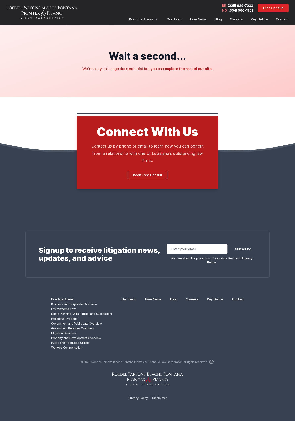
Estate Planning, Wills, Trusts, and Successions (82, 313)
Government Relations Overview (72, 328)
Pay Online (259, 19)
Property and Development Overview (76, 338)
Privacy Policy (138, 398)
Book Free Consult (147, 175)
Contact (282, 19)
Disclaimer (159, 398)
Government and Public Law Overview (76, 323)
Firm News (198, 19)
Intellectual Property (64, 318)
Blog (218, 19)
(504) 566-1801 (241, 10)
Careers (236, 19)
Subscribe (243, 249)
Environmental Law (63, 309)
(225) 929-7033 (240, 6)
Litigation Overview (63, 333)
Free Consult (273, 8)
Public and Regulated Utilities (70, 342)
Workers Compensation (66, 347)
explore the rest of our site (188, 69)
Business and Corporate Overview (74, 304)
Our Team (174, 19)
